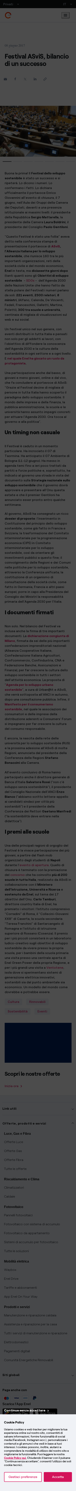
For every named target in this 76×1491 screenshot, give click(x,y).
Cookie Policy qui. (15, 1458)
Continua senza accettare (24, 1410)
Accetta (58, 1477)
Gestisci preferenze (23, 1477)
